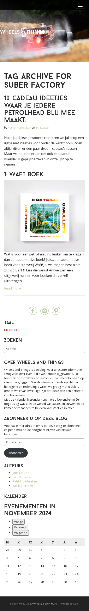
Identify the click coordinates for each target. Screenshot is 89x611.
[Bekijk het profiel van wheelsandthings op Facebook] (33, 310)
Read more (12, 288)
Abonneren (15, 453)
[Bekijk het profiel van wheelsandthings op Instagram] (44, 310)
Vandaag (20, 527)
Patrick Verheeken (19, 127)
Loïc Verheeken (22, 477)
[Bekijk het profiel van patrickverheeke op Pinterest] (56, 310)
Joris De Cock (21, 473)
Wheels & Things (22, 32)
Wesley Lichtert (22, 486)
